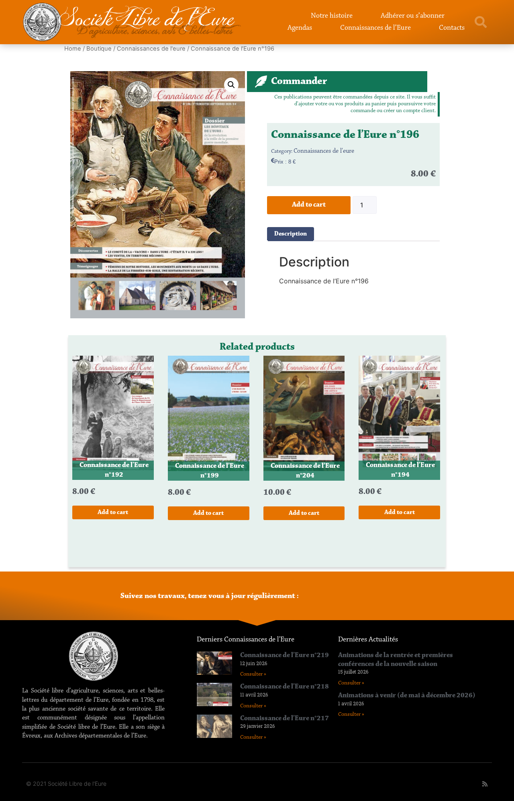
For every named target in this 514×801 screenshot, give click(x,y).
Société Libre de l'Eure (146, 19)
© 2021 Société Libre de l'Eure (66, 783)
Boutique (99, 48)
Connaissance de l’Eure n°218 (284, 686)
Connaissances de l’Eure (375, 28)
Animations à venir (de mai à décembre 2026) (406, 695)
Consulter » (253, 674)
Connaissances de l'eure (151, 48)
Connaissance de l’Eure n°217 (284, 718)
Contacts (452, 28)
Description (290, 234)
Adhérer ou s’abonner (413, 16)
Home (72, 48)
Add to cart (309, 205)
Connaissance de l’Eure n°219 (284, 655)
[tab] (290, 234)
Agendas (300, 28)
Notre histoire (332, 16)
